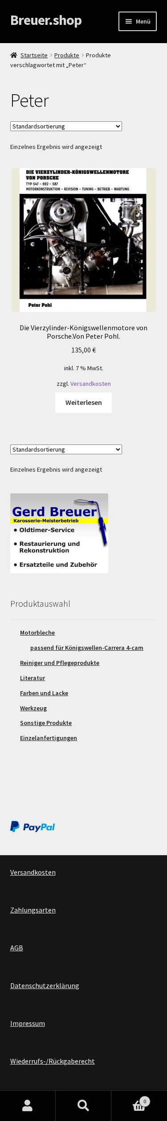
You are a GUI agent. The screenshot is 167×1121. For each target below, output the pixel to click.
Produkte (66, 55)
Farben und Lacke (44, 693)
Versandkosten (90, 384)
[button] (19, 28)
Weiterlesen (83, 402)
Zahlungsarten (33, 909)
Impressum (27, 1023)
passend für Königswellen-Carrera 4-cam (86, 648)
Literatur (32, 678)
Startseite (34, 55)
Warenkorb (128, 1098)
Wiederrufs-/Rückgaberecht (52, 1061)
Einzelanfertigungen (48, 738)
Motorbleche (37, 633)
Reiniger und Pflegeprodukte (59, 663)
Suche (83, 1106)
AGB (16, 947)
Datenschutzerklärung (44, 985)
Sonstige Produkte (46, 723)
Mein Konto (28, 1106)
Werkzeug (33, 708)
